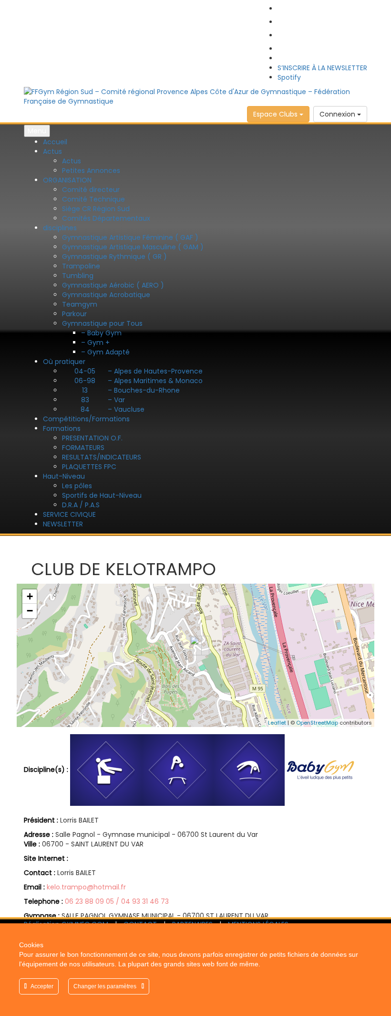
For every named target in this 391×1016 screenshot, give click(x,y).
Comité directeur (91, 189)
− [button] (30, 611)
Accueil (55, 142)
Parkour (74, 314)
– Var (103, 400)
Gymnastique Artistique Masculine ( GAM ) (133, 247)
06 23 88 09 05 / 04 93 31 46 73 (117, 901)
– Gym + (95, 342)
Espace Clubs (276, 114)
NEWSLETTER (63, 524)
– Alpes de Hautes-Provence (138, 371)
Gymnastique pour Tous (102, 323)
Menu (37, 131)
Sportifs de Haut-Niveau (102, 495)
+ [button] (30, 596)
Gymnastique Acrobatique (106, 294)
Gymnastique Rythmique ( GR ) (114, 256)
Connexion (338, 114)
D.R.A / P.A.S (81, 505)
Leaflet (277, 723)
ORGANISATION (67, 180)
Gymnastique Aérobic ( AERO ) (113, 285)
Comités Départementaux (106, 218)
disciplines (60, 228)
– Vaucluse (112, 409)
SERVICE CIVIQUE (69, 514)
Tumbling (77, 275)
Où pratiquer (64, 361)
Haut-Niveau (64, 476)
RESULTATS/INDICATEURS (101, 457)
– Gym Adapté (105, 352)
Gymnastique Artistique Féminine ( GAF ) (130, 237)
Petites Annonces (91, 170)
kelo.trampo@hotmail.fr (86, 887)
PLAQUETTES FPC (89, 466)
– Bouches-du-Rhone (131, 390)
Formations (62, 428)
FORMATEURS (83, 447)
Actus (52, 151)
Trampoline (81, 266)
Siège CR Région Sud (96, 209)
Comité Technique (93, 199)
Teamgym (79, 304)
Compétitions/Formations (86, 419)
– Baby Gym (101, 333)
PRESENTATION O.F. (92, 438)
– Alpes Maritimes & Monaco (138, 380)
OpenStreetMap (317, 723)
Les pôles (77, 486)
